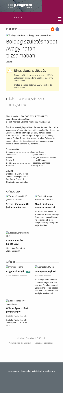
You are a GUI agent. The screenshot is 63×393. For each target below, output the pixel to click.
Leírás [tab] (10, 99)
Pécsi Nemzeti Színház (16, 276)
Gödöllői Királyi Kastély (16, 316)
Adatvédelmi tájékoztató (43, 371)
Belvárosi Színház (43, 276)
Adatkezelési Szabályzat (20, 343)
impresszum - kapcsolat (19, 371)
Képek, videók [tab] (17, 105)
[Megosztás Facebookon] (57, 29)
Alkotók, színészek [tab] (31, 99)
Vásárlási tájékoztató (44, 343)
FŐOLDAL (19, 17)
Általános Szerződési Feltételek (31, 338)
